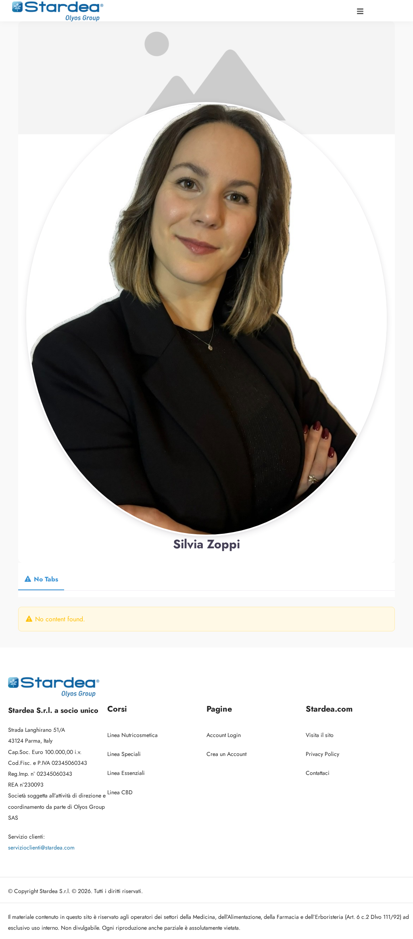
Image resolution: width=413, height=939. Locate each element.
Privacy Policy (322, 754)
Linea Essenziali (126, 773)
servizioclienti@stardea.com (41, 847)
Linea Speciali (124, 754)
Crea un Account (226, 754)
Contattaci (318, 773)
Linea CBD (120, 792)
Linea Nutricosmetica (132, 735)
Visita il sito (320, 735)
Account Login (223, 735)
